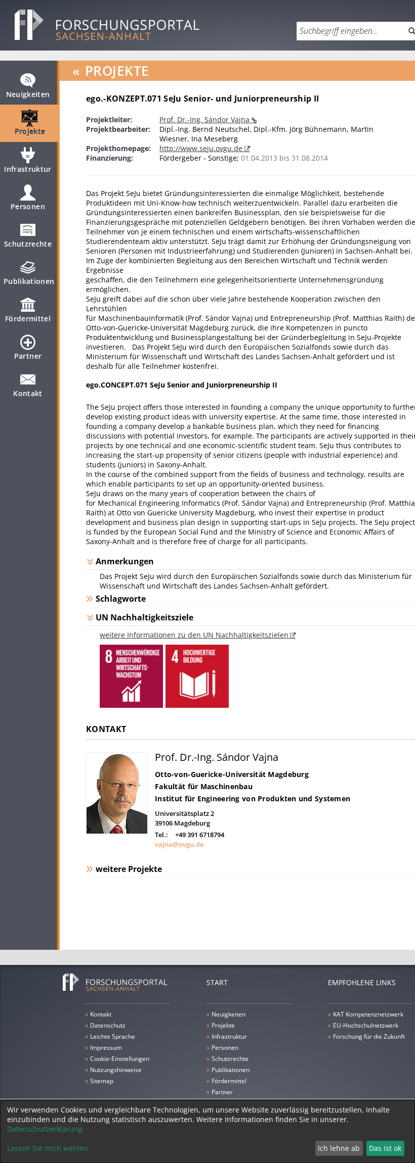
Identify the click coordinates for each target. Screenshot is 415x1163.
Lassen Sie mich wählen (47, 1148)
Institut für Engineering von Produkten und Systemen (252, 798)
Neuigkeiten (28, 94)
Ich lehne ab (339, 1148)
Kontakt (27, 393)
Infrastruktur (28, 169)
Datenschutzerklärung (44, 1129)
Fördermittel (28, 318)
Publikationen (29, 281)
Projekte (30, 131)
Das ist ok (385, 1148)
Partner (28, 356)
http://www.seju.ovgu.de (201, 148)
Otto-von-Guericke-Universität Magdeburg (232, 774)
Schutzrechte (28, 244)
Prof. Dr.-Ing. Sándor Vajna (205, 119)
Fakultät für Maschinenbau (204, 786)
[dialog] (207, 1131)
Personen (28, 206)
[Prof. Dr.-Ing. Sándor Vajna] (117, 831)
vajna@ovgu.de (179, 844)
